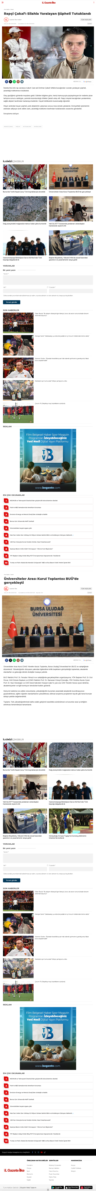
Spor (28, 1171)
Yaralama (38, 126)
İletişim (73, 1171)
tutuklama (27, 126)
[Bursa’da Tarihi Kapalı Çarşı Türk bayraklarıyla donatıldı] (25, 176)
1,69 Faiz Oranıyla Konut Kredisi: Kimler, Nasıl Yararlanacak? (30, 542)
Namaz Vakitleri (54, 1168)
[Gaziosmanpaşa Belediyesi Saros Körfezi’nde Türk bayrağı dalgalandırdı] (25, 242)
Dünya (29, 1168)
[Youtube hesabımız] (42, 1152)
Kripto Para (52, 1177)
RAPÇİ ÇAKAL (9, 126)
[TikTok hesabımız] (45, 1152)
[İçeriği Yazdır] (22, 81)
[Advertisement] (48, 144)
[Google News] (87, 81)
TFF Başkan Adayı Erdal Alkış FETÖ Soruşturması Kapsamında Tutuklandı (35, 556)
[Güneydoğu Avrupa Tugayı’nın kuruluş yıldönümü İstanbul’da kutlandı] (71, 820)
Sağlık (29, 1180)
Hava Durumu (53, 1171)
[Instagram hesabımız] (38, 1152)
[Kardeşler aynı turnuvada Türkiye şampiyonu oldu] (18, 400)
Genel (89, 23)
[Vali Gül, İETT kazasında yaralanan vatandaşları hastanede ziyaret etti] (71, 208)
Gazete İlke (13, 589)
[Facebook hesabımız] (32, 1152)
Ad (4, 287)
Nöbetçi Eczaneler (55, 1165)
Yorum (6, 274)
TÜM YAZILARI (86, 20)
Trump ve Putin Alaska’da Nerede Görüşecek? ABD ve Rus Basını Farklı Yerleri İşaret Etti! (40, 563)
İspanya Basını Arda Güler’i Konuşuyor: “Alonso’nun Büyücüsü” (31, 549)
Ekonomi (30, 1174)
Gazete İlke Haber (15, 20)
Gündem (30, 1165)
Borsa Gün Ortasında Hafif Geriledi (22, 521)
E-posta (52, 287)
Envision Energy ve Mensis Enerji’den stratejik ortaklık (28, 514)
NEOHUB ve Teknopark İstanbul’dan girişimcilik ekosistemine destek (34, 500)
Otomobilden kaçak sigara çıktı (21, 528)
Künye (73, 1165)
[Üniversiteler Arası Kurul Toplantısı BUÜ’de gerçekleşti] (71, 176)
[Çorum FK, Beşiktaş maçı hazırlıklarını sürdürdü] (18, 422)
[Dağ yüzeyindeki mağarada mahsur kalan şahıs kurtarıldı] (25, 208)
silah (18, 126)
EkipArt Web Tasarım (28, 1188)
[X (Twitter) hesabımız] (35, 1152)
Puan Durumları (54, 1174)
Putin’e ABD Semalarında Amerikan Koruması (25, 507)
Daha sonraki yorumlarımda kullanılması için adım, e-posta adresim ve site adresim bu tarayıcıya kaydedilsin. (38, 295)
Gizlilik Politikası (76, 1168)
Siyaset (29, 1177)
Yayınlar (51, 1180)
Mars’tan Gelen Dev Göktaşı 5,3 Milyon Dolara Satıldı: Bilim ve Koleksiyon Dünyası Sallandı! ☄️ (42, 535)
